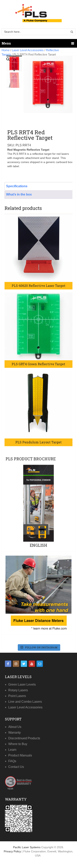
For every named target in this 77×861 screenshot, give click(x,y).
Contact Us (16, 766)
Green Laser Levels (22, 684)
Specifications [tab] (16, 186)
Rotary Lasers (18, 690)
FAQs (12, 761)
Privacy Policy (13, 851)
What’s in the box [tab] (19, 194)
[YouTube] (32, 664)
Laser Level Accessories (28, 50)
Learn (12, 749)
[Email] (40, 664)
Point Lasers (17, 696)
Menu (6, 43)
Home (5, 50)
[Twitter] (24, 664)
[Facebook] (8, 664)
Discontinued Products (24, 738)
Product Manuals (20, 755)
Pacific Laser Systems (26, 847)
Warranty (14, 732)
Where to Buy (17, 744)
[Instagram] (16, 664)
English (38, 545)
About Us (14, 726)
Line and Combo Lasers (25, 701)
